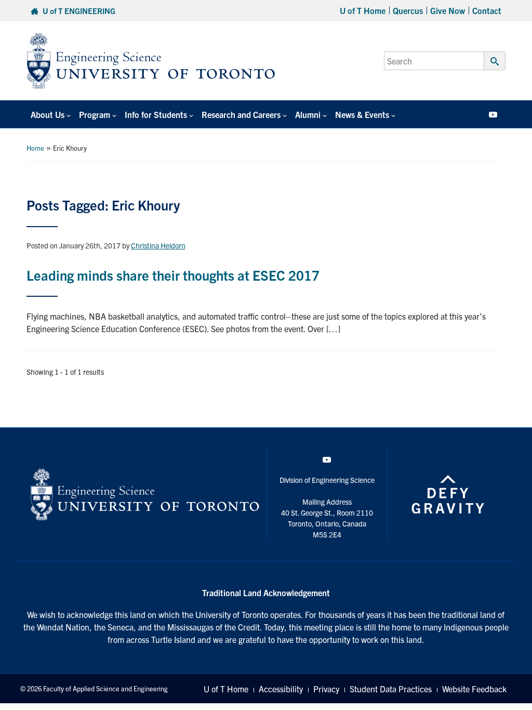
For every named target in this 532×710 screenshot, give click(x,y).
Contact (486, 10)
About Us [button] (47, 114)
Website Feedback (474, 688)
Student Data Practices (391, 688)
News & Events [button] (362, 114)
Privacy (326, 688)
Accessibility (281, 688)
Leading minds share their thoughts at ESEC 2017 (173, 274)
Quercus (408, 10)
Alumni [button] (308, 114)
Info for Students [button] (156, 114)
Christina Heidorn (158, 245)
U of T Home (362, 10)
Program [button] (94, 114)
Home (35, 147)
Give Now (447, 10)
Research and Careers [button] (241, 114)
